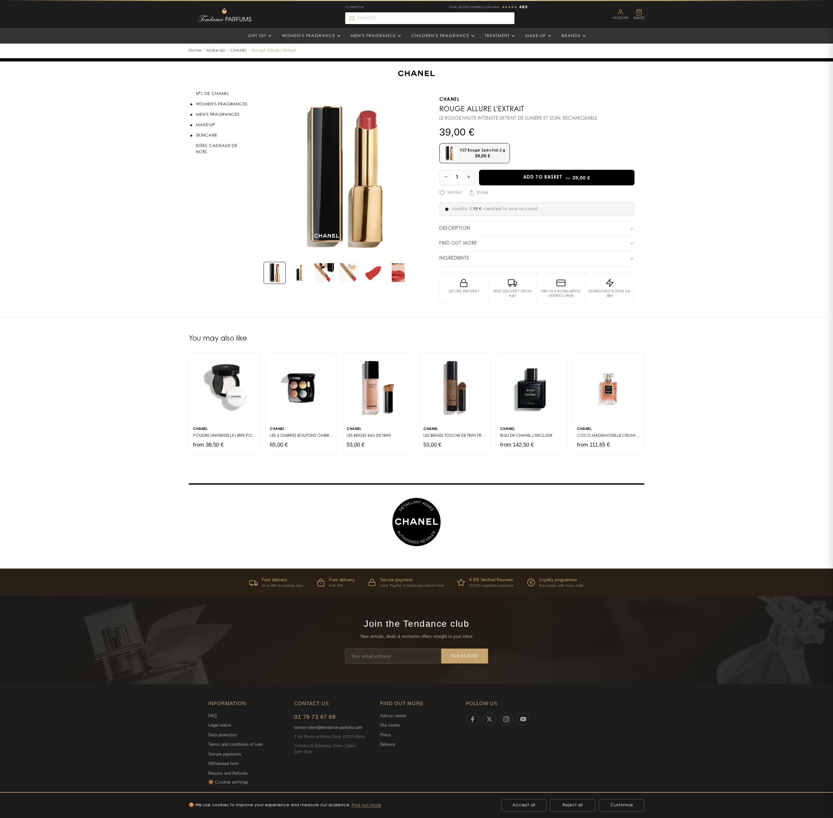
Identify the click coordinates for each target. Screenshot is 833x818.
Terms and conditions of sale (235, 744)
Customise (621, 805)
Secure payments (224, 754)
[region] (416, 582)
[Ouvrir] (191, 104)
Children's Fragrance (440, 36)
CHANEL (238, 50)
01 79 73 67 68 (314, 717)
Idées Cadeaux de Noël (217, 149)
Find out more (366, 805)
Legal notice (219, 725)
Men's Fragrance (373, 36)
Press (385, 734)
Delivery (387, 744)
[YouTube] (523, 719)
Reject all (573, 805)
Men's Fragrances (218, 115)
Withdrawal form (223, 763)
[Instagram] (506, 719)
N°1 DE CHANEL (212, 94)
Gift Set (257, 36)
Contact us (354, 7)
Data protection (222, 734)
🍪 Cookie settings (228, 782)
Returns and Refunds (228, 773)
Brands (571, 36)
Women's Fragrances (222, 104)
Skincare (206, 135)
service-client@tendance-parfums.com (328, 727)
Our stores (390, 725)
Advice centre (393, 715)
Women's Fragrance (308, 36)
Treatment (497, 36)
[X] (489, 719)
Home (195, 50)
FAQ (212, 715)
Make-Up (535, 36)
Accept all (523, 805)
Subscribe (464, 656)
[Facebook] (472, 719)
